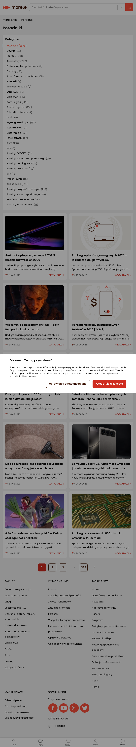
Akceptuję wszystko (109, 384)
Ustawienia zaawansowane (68, 384)
